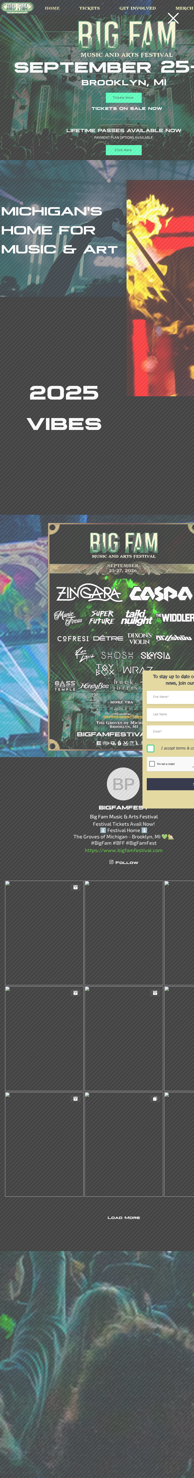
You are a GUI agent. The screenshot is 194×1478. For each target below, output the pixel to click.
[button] (173, 18)
